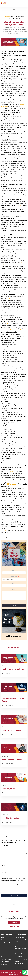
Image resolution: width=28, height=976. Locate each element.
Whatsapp (14, 922)
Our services (4, 940)
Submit (14, 605)
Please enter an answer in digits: (10, 884)
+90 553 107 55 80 (20, 957)
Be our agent (5, 957)
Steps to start (5, 962)
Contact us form (13, 926)
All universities (5, 942)
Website (3, 872)
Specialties (7, 16)
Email (14, 583)
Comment (4, 846)
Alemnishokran (19, 972)
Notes (14, 589)
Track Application (6, 959)
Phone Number (14, 577)
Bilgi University (19, 937)
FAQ (2, 944)
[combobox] (4, 579)
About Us (3, 937)
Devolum (19, 974)
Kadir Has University (21, 948)
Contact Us (4, 964)
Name (14, 570)
